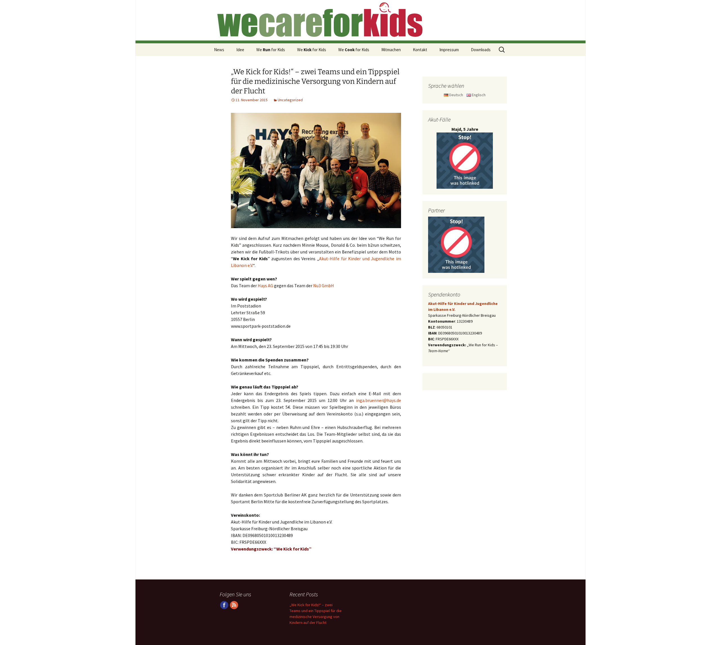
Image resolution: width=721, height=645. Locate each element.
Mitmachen (391, 49)
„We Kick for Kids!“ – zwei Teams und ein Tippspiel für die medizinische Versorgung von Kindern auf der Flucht (315, 81)
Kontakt (420, 49)
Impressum (449, 49)
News (219, 49)
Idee (240, 49)
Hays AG (265, 285)
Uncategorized (290, 99)
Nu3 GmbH (323, 285)
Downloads (481, 49)
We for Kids (270, 49)
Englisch (478, 94)
